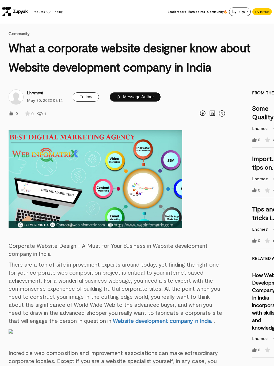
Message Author (138, 97)
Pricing (58, 11)
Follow (85, 97)
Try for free (262, 11)
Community (19, 33)
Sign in (243, 11)
